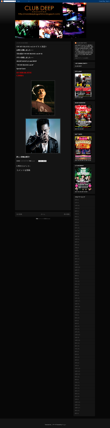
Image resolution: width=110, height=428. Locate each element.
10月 (76, 208)
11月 (76, 236)
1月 (76, 202)
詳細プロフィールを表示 (81, 58)
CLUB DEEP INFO (24, 161)
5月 (76, 219)
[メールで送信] (39, 161)
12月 (76, 205)
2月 (76, 199)
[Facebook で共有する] (44, 161)
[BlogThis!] (41, 161)
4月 (76, 222)
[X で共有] (42, 161)
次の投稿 (19, 214)
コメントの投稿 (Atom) (44, 218)
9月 (76, 242)
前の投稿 (66, 214)
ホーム (43, 214)
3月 (76, 225)
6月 (76, 216)
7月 (76, 214)
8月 (76, 211)
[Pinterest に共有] (45, 161)
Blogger (64, 424)
